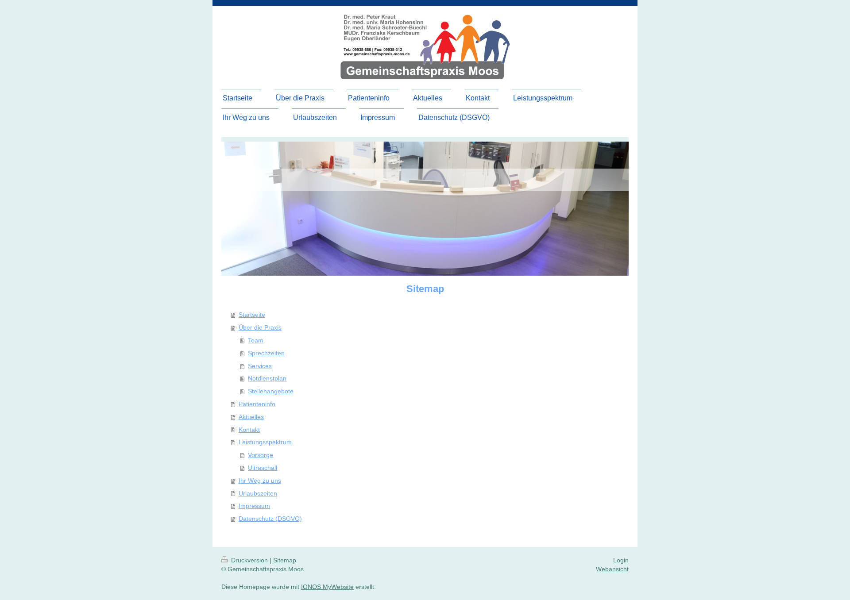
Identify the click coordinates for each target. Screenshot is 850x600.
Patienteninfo (257, 404)
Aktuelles (251, 416)
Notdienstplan (267, 378)
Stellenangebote (271, 391)
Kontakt (249, 429)
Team (255, 340)
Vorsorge (260, 454)
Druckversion (249, 560)
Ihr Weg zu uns (260, 480)
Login (621, 560)
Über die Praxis (260, 327)
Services (260, 365)
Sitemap (284, 560)
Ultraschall (262, 467)
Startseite (252, 314)
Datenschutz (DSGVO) (270, 518)
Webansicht (612, 569)
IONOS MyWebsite (327, 586)
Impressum (254, 505)
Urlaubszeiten (258, 493)
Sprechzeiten (266, 353)
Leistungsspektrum (265, 442)
